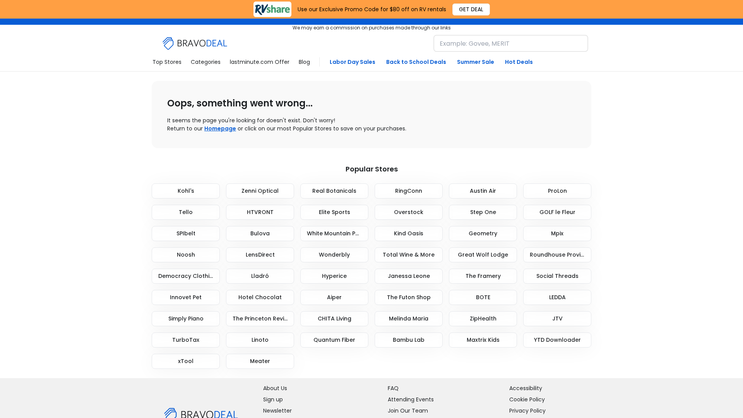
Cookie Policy (527, 399)
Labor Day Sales (352, 62)
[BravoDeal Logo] (195, 43)
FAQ (393, 388)
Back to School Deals (416, 62)
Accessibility (525, 388)
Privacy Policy (527, 411)
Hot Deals (519, 62)
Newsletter (277, 411)
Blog (304, 62)
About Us (275, 388)
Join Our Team (408, 411)
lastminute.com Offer (259, 62)
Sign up (273, 399)
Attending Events (411, 399)
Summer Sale (475, 62)
